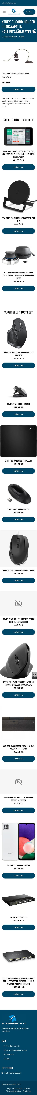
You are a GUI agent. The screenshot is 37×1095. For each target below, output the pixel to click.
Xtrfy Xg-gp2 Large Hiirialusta (18, 460)
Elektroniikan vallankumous (16, 1050)
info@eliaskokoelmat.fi (9, 3)
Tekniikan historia (12, 1046)
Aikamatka (9, 1054)
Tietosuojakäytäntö (13, 1091)
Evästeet (27, 1088)
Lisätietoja (18, 89)
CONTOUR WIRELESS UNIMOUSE (18, 404)
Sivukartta (27, 1091)
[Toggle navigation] (4, 12)
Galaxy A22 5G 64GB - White (18, 865)
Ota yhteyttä (17, 1088)
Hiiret (21, 37)
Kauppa (29, 12)
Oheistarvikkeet (10, 37)
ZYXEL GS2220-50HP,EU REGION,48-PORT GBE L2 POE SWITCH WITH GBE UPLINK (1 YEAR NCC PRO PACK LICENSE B (18, 981)
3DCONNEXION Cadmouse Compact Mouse (18, 570)
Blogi (7, 1059)
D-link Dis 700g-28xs (18, 917)
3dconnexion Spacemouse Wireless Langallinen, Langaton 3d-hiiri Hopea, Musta (18, 275)
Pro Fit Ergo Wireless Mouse (18, 509)
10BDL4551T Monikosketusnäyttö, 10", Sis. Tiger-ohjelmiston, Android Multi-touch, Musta (18, 154)
